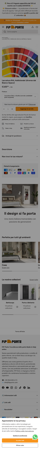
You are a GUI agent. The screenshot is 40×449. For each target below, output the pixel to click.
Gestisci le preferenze (20, 435)
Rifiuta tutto (20, 445)
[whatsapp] (35, 435)
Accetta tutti (20, 440)
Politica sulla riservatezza (24, 431)
